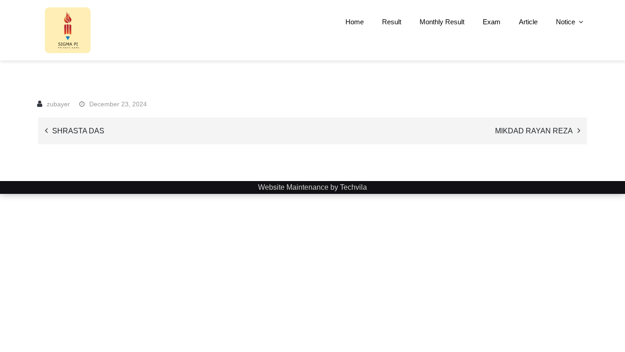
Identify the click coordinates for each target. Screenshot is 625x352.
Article (528, 22)
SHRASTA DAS (78, 131)
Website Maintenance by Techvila (312, 187)
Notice (565, 22)
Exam (492, 22)
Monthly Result (442, 22)
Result (391, 22)
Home (354, 22)
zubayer (58, 104)
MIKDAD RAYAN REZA (534, 131)
